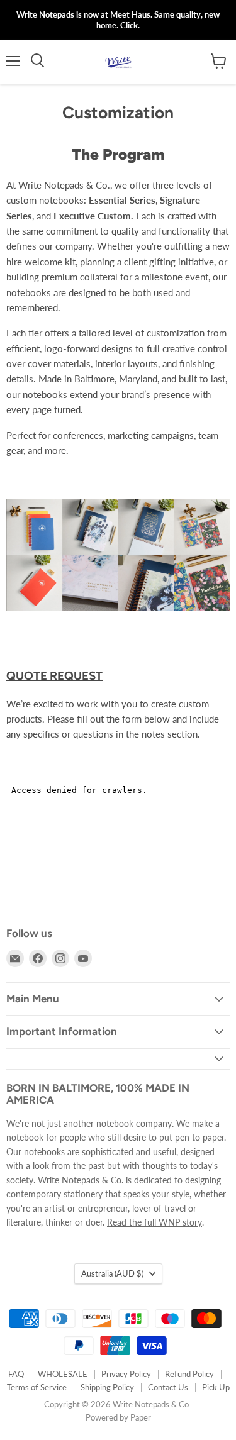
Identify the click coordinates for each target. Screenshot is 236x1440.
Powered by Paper (118, 1417)
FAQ (16, 1374)
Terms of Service (37, 1387)
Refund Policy (189, 1374)
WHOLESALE (62, 1374)
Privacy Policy (126, 1374)
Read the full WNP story (154, 1222)
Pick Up (216, 1387)
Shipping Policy (107, 1387)
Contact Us (168, 1387)
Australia (112, 1273)
